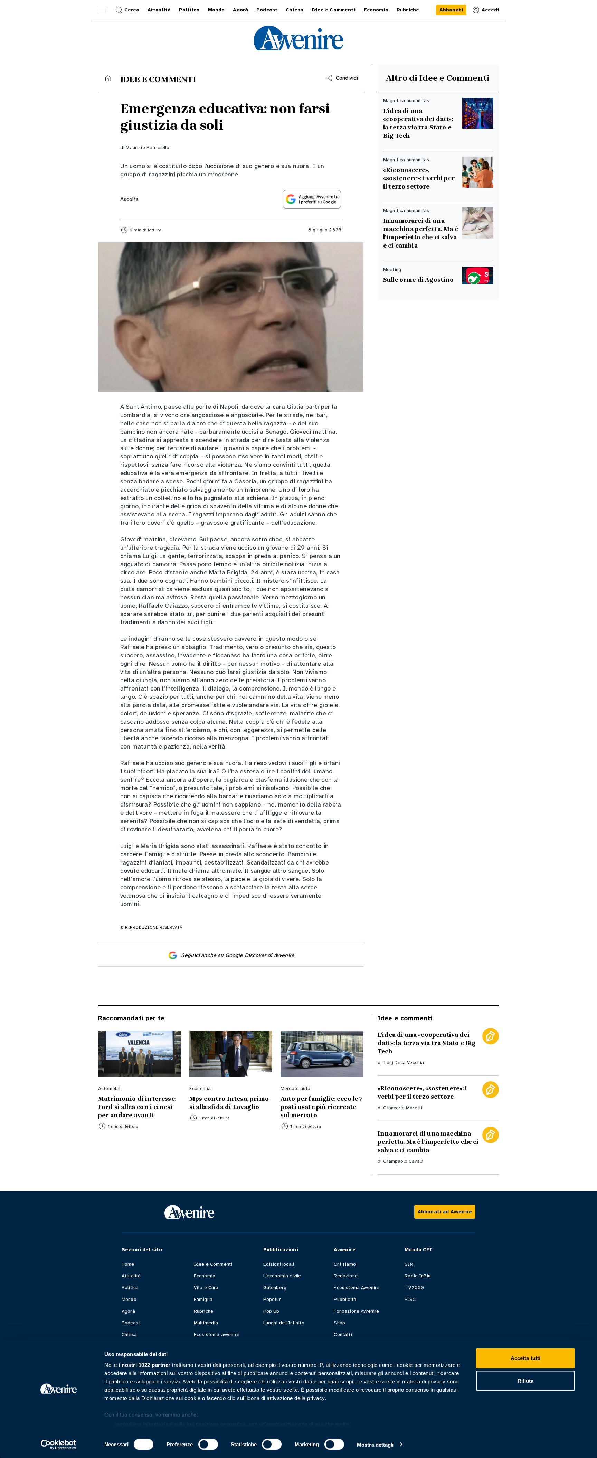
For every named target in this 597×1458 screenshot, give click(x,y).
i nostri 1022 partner (145, 1365)
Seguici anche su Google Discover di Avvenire (237, 955)
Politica (130, 1288)
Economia (204, 1276)
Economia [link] (376, 10)
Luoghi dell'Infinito (283, 1323)
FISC (410, 1299)
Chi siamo (345, 1264)
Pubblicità (345, 1299)
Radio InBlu (417, 1276)
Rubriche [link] (408, 10)
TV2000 (414, 1288)
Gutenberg (274, 1288)
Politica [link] (189, 10)
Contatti (343, 1335)
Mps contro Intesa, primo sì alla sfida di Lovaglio (229, 1103)
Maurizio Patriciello (147, 148)
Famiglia (203, 1299)
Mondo (129, 1299)
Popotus (272, 1299)
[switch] (208, 1444)
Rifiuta (526, 1380)
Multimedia (206, 1323)
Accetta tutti (525, 1358)
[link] (451, 10)
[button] (102, 10)
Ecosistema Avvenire (356, 1288)
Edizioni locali (278, 1264)
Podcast (131, 1323)
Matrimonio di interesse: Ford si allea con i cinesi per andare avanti (137, 1107)
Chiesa (129, 1335)
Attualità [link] (159, 10)
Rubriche (203, 1311)
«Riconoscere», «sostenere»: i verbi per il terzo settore (419, 178)
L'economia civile (282, 1276)
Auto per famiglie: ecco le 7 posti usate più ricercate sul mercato (322, 1107)
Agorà (128, 1311)
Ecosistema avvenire (216, 1335)
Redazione (345, 1276)
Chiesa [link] (294, 10)
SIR (409, 1264)
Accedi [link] (490, 10)
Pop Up (271, 1311)
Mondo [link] (216, 10)
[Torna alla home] (108, 78)
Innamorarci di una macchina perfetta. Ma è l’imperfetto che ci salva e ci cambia (420, 233)
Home (128, 1264)
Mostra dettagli (375, 1444)
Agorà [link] (240, 10)
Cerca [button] (131, 10)
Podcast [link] (266, 10)
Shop (339, 1323)
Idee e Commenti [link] (333, 10)
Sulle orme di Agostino (418, 279)
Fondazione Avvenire (356, 1311)
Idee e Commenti (213, 1264)
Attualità (131, 1276)
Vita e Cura (206, 1288)
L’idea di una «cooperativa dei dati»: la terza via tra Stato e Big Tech (418, 123)
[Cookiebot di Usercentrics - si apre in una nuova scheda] (58, 1444)
